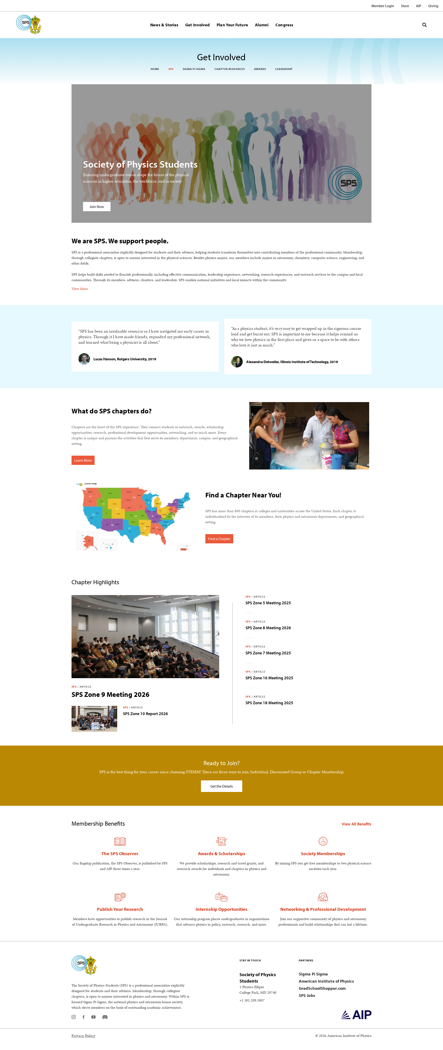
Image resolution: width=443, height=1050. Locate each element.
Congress (284, 24)
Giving (433, 5)
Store (405, 5)
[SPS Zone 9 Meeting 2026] (145, 636)
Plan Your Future (232, 24)
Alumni (262, 24)
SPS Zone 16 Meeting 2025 (269, 677)
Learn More (83, 460)
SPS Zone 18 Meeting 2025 (269, 702)
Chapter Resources (230, 69)
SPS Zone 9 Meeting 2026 (111, 694)
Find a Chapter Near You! (243, 494)
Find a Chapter (219, 538)
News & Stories (164, 24)
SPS (171, 69)
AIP (418, 5)
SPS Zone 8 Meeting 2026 (268, 627)
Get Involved (197, 24)
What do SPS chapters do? (112, 410)
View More (80, 288)
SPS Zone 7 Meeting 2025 (268, 653)
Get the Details (221, 786)
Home (155, 69)
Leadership (284, 69)
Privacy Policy (83, 1035)
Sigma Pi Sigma (194, 69)
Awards (260, 69)
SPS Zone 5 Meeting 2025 (268, 602)
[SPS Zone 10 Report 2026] (94, 719)
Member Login (382, 5)
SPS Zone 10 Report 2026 (145, 713)
